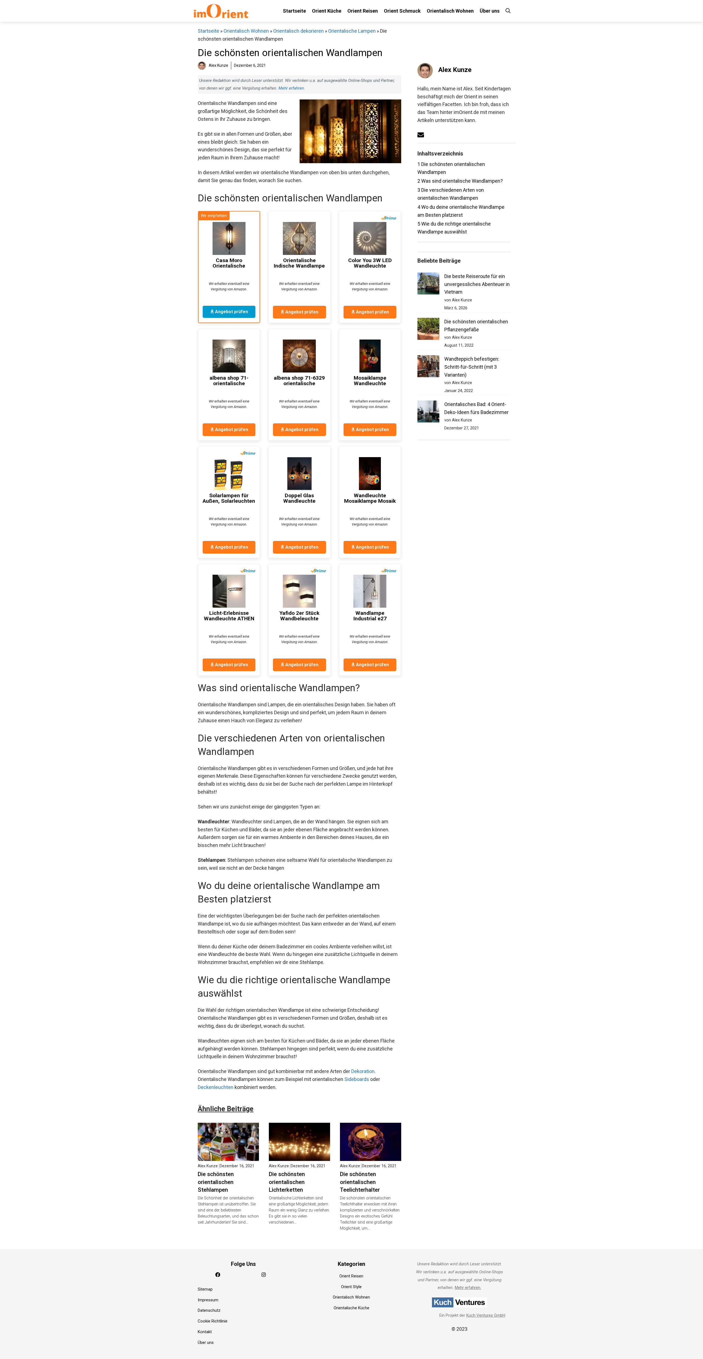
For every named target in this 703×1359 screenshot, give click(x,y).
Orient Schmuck (402, 11)
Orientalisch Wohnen (450, 11)
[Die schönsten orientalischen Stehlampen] (228, 1157)
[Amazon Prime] (388, 218)
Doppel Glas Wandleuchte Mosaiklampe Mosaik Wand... (299, 498)
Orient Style (351, 1286)
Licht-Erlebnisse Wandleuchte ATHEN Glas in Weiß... (229, 615)
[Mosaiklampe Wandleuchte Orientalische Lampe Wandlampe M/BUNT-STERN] (370, 356)
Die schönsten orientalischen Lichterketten (287, 1182)
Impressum (208, 1299)
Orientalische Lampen (352, 31)
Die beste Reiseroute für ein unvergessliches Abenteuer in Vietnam (477, 284)
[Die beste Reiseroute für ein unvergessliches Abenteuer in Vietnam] (428, 285)
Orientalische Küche (351, 1307)
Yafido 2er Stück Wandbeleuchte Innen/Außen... (299, 615)
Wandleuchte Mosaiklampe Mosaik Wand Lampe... (370, 498)
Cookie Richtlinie (212, 1321)
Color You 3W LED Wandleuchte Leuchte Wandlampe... (370, 263)
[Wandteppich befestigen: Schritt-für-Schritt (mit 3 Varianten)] (428, 367)
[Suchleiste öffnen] (508, 11)
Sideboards (356, 1079)
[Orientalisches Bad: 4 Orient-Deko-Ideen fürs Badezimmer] (428, 413)
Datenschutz (209, 1310)
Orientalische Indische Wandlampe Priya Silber (299, 263)
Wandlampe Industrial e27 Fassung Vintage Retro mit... (370, 615)
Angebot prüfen (231, 311)
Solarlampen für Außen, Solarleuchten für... (229, 498)
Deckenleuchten (215, 1087)
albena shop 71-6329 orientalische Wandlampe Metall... (299, 380)
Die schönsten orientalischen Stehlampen (216, 1182)
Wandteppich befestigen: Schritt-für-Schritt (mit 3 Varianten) (471, 367)
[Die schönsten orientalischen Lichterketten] (299, 1157)
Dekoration (363, 1071)
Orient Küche (326, 11)
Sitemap (205, 1289)
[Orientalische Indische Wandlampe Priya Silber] (299, 238)
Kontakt (205, 1331)
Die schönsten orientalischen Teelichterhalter (360, 1182)
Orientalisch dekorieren (298, 31)
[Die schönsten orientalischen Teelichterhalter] (370, 1157)
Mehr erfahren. (468, 1287)
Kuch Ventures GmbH (485, 1315)
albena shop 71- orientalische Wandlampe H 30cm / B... (229, 380)
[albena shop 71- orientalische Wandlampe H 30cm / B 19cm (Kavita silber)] (229, 356)
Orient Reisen (362, 11)
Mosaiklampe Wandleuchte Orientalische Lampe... (370, 380)
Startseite (294, 11)
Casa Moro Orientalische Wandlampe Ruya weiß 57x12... (229, 263)
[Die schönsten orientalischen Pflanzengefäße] (428, 330)
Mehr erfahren (291, 88)
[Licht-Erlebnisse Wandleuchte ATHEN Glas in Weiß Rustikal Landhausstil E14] (229, 591)
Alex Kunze (455, 70)
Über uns (490, 11)
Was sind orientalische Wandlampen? (460, 181)
